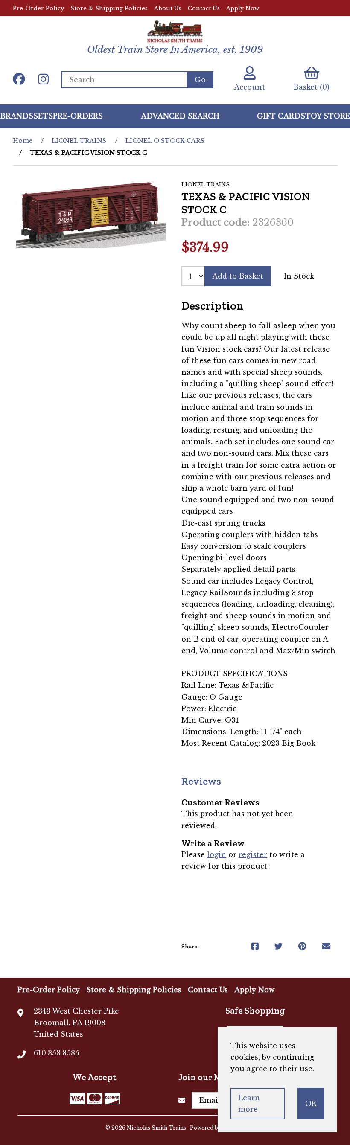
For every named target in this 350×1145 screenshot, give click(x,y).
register (253, 854)
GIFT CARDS (281, 116)
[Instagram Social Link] (43, 80)
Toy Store (327, 116)
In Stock (299, 276)
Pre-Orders (78, 116)
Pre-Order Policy (38, 8)
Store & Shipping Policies (109, 8)
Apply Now (242, 8)
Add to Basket (237, 276)
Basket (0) (311, 87)
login (216, 854)
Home (22, 141)
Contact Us (204, 8)
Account (249, 87)
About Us (167, 8)
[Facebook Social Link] (19, 80)
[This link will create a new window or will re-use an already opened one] (255, 946)
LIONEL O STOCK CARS (164, 141)
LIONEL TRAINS (79, 141)
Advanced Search (180, 116)
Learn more (249, 1103)
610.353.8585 (56, 1053)
